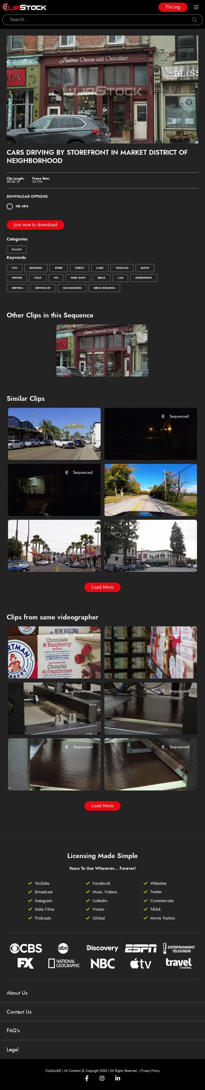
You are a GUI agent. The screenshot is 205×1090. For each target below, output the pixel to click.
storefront (143, 278)
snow (145, 268)
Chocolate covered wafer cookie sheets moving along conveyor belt (143, 779)
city (14, 268)
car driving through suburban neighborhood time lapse (143, 504)
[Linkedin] (117, 1078)
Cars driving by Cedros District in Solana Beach (46, 448)
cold (37, 278)
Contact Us (19, 1012)
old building (72, 288)
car (120, 278)
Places (17, 249)
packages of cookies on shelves (143, 667)
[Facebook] (87, 1078)
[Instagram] (102, 1078)
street (79, 268)
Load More (102, 587)
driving (17, 288)
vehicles (122, 268)
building (36, 268)
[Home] (24, 7)
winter (17, 278)
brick (101, 278)
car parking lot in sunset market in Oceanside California (46, 560)
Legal (13, 1049)
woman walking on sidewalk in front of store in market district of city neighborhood (95, 365)
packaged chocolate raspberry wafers (46, 667)
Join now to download (35, 225)
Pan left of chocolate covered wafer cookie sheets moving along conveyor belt (46, 779)
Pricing (173, 7)
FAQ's (13, 1030)
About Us (17, 993)
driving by (42, 288)
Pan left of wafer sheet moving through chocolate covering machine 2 (46, 723)
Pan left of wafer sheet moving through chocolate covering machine (143, 723)
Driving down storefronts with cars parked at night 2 (143, 448)
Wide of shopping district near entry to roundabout (143, 560)
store (59, 268)
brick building (104, 288)
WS (56, 278)
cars (99, 268)
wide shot (77, 278)
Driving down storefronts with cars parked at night (46, 504)
